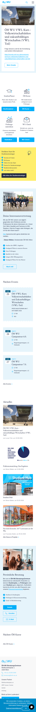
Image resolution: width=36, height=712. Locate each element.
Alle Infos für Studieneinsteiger (14, 175)
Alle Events (7, 384)
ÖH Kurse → (26, 109)
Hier (4, 234)
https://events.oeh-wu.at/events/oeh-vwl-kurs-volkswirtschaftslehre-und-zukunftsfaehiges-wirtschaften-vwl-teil (17, 57)
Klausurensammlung (16, 589)
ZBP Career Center (7, 685)
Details (9, 607)
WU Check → (26, 139)
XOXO (3, 688)
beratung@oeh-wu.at (10, 675)
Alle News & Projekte (10, 537)
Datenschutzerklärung (13, 708)
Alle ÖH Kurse (8, 644)
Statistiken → (9, 139)
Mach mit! (9, 266)
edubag (4, 690)
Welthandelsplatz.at (7, 682)
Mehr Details (11, 65)
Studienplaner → (9, 109)
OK (26, 708)
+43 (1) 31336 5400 (10, 672)
